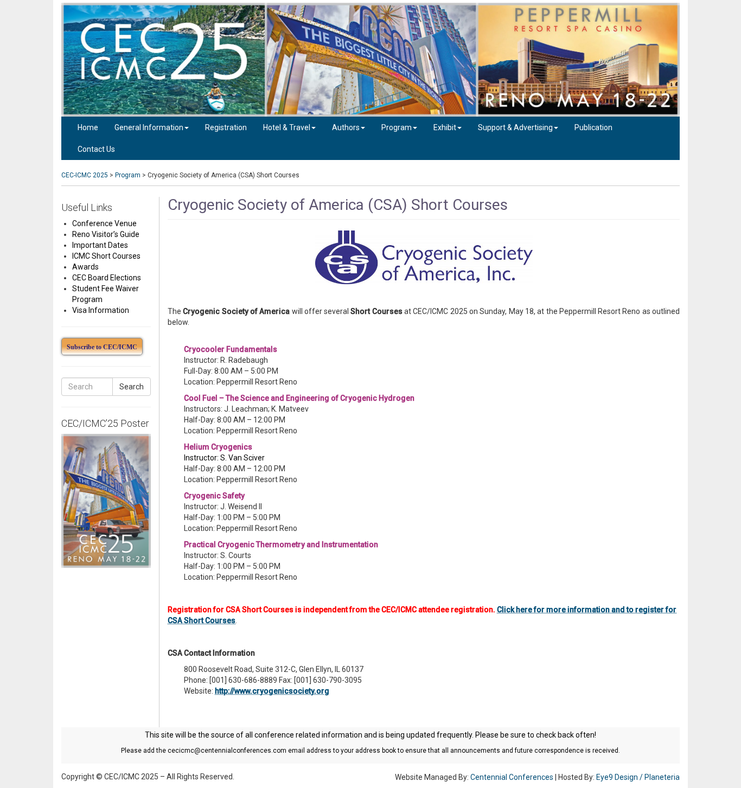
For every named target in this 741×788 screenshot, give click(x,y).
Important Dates (100, 245)
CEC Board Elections (106, 277)
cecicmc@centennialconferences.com (227, 750)
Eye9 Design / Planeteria (638, 777)
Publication (593, 127)
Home (88, 127)
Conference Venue (104, 223)
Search (131, 386)
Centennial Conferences (511, 777)
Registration (226, 127)
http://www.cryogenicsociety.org (272, 691)
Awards (85, 266)
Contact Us (96, 149)
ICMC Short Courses (106, 256)
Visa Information (100, 310)
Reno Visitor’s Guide (105, 234)
